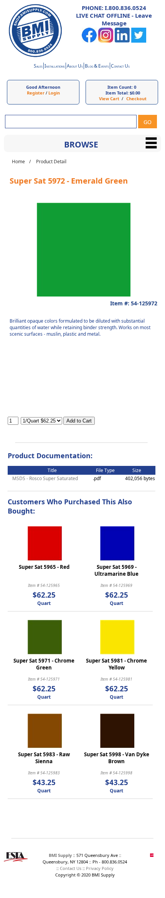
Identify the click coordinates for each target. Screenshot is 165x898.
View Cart (109, 98)
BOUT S (75, 66)
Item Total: (117, 93)
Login (54, 93)
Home (18, 161)
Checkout (136, 98)
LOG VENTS (97, 66)
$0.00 (135, 93)
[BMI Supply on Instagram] (105, 41)
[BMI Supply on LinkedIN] (122, 41)
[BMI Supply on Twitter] (138, 41)
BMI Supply (60, 855)
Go (148, 122)
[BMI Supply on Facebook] (89, 41)
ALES (38, 66)
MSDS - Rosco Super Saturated (45, 478)
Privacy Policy (100, 868)
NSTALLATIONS (55, 66)
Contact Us (70, 868)
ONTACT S (120, 66)
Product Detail (51, 161)
